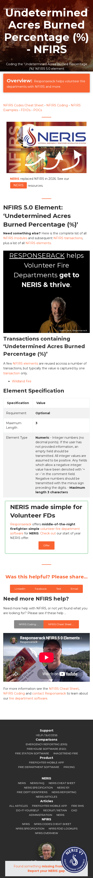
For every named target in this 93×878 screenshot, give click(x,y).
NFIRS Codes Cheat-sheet (52, 824)
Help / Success (46, 735)
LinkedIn (20, 588)
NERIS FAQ (37, 783)
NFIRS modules (15, 238)
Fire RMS (77, 805)
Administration (40, 814)
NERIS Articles (46, 796)
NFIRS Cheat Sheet (64, 689)
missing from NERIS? (58, 866)
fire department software (28, 698)
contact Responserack (49, 693)
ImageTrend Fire (65, 753)
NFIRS (26, 824)
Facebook (41, 588)
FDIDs (25, 110)
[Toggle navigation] (86, 9)
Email (74, 588)
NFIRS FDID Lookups (63, 828)
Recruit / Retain (55, 810)
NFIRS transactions (67, 238)
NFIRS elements (38, 243)
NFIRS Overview (46, 833)
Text (58, 588)
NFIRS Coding (57, 105)
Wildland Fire (21, 381)
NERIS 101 (63, 787)
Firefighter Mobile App (46, 762)
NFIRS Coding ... (29, 624)
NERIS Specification (38, 787)
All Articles (18, 805)
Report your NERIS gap (46, 871)
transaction (11, 373)
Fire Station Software (32, 753)
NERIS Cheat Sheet (62, 783)
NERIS (18, 185)
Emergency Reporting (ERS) (46, 744)
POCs (37, 110)
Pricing (69, 767)
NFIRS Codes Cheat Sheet (23, 105)
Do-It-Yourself (27, 810)
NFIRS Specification (30, 828)
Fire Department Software (38, 767)
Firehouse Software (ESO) (46, 748)
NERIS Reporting (64, 792)
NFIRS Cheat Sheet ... (61, 624)
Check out (48, 533)
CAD (74, 810)
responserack (14, 8)
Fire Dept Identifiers (32, 792)
